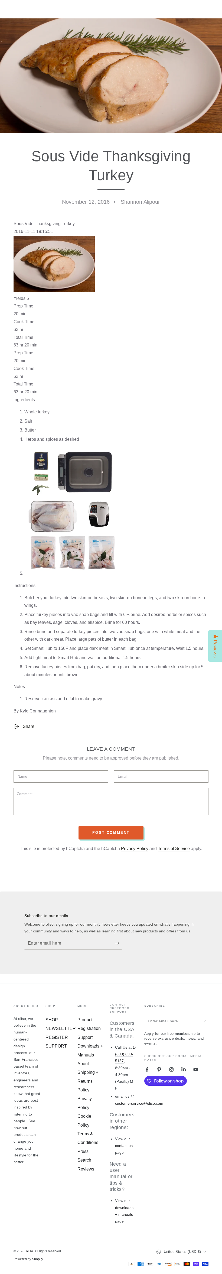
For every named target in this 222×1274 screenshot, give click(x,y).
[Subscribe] (118, 943)
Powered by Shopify (28, 1259)
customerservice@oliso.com (139, 1103)
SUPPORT (56, 1046)
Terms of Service (174, 848)
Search (84, 1160)
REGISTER (56, 1037)
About (83, 1063)
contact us (124, 1145)
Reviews (85, 1169)
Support (85, 1037)
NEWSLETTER (60, 1028)
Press (83, 1151)
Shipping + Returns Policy (87, 1081)
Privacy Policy (134, 848)
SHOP (51, 1019)
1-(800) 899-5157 (125, 1054)
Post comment (111, 833)
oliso (29, 1251)
